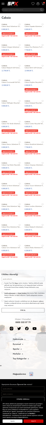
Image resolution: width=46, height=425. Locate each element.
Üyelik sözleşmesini (10, 293)
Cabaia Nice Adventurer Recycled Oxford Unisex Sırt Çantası (11, 227)
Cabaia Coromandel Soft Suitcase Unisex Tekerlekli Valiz (11, 82)
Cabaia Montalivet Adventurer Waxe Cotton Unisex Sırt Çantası (34, 144)
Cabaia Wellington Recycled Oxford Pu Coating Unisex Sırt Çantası (11, 103)
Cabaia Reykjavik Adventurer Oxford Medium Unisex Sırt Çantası (34, 227)
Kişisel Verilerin (22, 293)
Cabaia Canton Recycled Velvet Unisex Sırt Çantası (34, 124)
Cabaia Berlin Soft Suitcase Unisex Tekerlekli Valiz (34, 68)
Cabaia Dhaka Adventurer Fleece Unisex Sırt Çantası (34, 248)
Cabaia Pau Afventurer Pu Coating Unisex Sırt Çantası (34, 47)
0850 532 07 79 (23, 322)
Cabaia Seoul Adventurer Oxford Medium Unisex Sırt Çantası (11, 26)
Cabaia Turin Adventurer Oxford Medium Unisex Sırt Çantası (11, 248)
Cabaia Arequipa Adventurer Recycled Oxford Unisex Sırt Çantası (34, 165)
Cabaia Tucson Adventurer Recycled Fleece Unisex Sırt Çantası (34, 186)
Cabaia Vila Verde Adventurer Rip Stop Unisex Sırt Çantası (11, 124)
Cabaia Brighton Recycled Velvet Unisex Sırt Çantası (34, 82)
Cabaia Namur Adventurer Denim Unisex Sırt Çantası (11, 144)
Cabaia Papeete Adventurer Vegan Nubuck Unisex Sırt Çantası (34, 26)
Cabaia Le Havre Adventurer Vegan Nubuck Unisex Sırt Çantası (11, 186)
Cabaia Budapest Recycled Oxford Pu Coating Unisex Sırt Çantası (34, 103)
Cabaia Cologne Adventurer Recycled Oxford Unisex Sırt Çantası (11, 47)
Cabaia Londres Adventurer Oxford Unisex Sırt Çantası (34, 206)
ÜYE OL (22, 310)
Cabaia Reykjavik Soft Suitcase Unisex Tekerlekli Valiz (11, 68)
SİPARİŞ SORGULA (23, 399)
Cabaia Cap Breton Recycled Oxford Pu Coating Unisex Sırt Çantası (11, 165)
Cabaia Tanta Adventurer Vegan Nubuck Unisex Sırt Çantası (11, 206)
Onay (16, 283)
